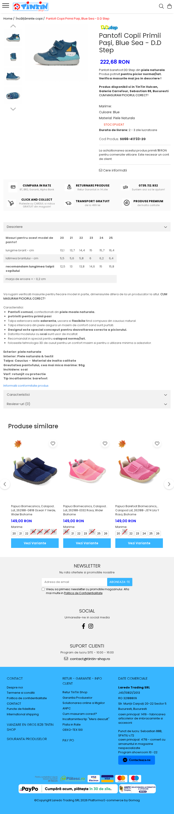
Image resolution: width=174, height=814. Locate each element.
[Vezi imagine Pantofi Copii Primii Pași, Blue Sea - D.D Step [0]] (13, 37)
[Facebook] (83, 626)
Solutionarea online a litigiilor (84, 703)
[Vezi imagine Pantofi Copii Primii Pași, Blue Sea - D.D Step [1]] (13, 57)
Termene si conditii (21, 693)
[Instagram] (90, 626)
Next (13, 108)
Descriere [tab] (15, 226)
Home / (9, 19)
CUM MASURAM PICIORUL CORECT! (123, 95)
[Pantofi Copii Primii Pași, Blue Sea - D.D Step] (56, 53)
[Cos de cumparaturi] (169, 6)
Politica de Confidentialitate (83, 593)
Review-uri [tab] (18, 403)
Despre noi (15, 687)
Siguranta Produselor (27, 738)
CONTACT (15, 678)
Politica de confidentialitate (27, 698)
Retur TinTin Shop (75, 692)
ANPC (67, 708)
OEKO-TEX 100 (73, 730)
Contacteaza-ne (139, 760)
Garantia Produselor (77, 698)
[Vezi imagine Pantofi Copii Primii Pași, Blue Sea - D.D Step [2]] (13, 76)
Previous (13, 26)
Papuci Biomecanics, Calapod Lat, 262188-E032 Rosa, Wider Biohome (84, 510)
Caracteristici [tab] (18, 394)
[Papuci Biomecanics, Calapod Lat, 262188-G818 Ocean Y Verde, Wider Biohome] (35, 470)
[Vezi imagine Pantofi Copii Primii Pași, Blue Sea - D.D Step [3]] (13, 95)
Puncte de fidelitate (21, 709)
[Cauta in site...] (161, 6)
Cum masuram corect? (80, 714)
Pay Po (68, 740)
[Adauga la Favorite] (53, 443)
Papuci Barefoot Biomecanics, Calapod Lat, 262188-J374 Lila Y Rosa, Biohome (137, 510)
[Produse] (6, 6)
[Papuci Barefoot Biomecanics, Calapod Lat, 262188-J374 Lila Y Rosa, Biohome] (139, 470)
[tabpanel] (56, 53)
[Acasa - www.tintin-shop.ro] (30, 6)
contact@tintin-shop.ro (89, 658)
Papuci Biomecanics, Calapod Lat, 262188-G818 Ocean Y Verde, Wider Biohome (33, 510)
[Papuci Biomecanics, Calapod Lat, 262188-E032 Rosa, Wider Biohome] (87, 470)
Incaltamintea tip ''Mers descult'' (86, 719)
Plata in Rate (72, 725)
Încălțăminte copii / (30, 19)
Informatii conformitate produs (25, 385)
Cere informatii (114, 170)
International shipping (23, 714)
